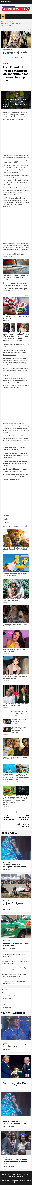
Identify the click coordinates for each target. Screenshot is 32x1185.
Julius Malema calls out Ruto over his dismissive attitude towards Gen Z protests (15, 277)
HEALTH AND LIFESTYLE (9, 996)
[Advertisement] (16, 138)
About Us (12, 1177)
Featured (4, 993)
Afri (14, 87)
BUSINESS (8, 812)
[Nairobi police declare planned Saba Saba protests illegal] (16, 1028)
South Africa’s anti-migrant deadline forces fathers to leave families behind (15, 905)
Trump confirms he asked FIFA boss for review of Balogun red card (15, 1084)
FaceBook (6, 519)
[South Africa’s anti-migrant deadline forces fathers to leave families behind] (16, 886)
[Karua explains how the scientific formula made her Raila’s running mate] (16, 1143)
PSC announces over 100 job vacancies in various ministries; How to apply (23, 820)
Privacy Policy (11, 1174)
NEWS (14, 812)
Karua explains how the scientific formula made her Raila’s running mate (15, 1161)
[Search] (29, 16)
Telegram (6, 522)
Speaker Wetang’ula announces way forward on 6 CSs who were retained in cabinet (16, 463)
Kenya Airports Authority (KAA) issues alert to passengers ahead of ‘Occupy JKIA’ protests (15, 455)
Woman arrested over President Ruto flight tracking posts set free (15, 866)
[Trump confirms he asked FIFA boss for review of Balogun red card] (16, 1066)
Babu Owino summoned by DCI (9, 817)
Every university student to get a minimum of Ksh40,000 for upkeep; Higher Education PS (14, 353)
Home (4, 1174)
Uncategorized (6, 1008)
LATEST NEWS (6, 64)
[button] (16, 266)
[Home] (3, 16)
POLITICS (5, 1002)
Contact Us (19, 1177)
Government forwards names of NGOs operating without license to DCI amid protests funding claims (16, 477)
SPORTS (4, 1005)
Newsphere (28, 1181)
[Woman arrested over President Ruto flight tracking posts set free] (16, 848)
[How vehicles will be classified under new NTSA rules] (16, 926)
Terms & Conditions (23, 1174)
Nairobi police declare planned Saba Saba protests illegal (16, 1046)
